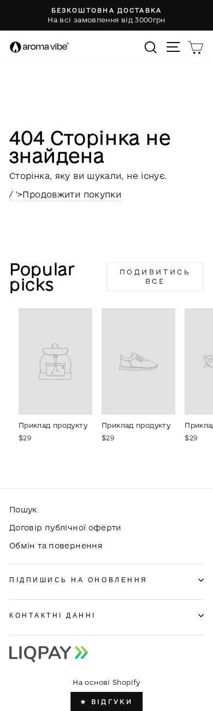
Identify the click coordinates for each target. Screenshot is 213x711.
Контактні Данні (52, 615)
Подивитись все (155, 276)
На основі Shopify (106, 682)
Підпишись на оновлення (78, 579)
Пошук (23, 509)
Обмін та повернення (55, 545)
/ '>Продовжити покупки (65, 194)
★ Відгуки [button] (106, 701)
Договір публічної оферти (65, 527)
